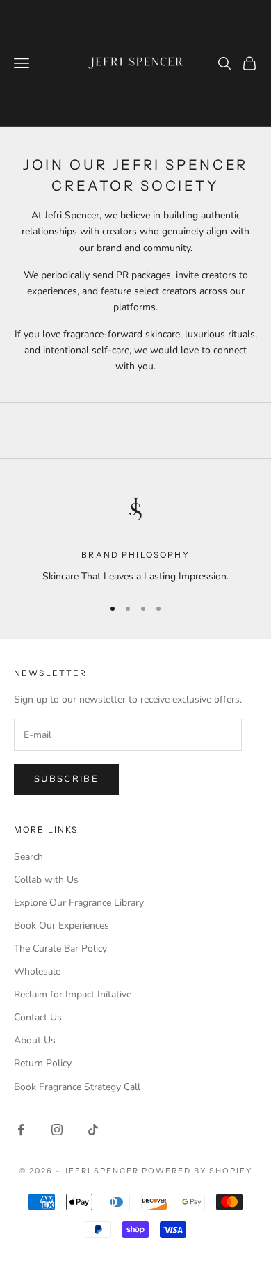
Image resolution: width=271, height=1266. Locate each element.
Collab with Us (46, 879)
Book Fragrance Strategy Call (77, 1086)
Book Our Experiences (61, 925)
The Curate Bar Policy (60, 948)
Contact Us (38, 1017)
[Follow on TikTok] (93, 1130)
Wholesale (37, 971)
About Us (35, 1040)
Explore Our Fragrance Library (79, 902)
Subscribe (66, 779)
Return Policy (43, 1063)
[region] (135, 535)
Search (28, 856)
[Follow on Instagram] (57, 1130)
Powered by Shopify (197, 1171)
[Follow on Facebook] (21, 1130)
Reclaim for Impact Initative (72, 994)
